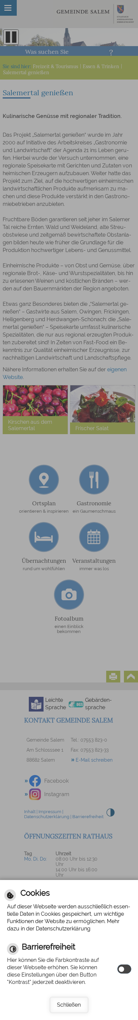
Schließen (69, 1005)
